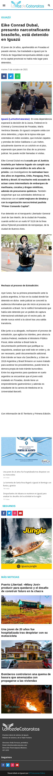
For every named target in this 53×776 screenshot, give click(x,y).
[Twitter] (9, 513)
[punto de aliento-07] (26, 465)
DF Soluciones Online (37, 773)
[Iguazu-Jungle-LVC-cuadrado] (26, 568)
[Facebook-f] (3, 513)
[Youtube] (20, 513)
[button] (4, 5)
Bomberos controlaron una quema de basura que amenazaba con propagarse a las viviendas (26, 677)
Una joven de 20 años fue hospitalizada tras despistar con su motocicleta (24, 632)
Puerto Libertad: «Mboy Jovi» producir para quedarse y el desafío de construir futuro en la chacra (24, 588)
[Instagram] (14, 513)
